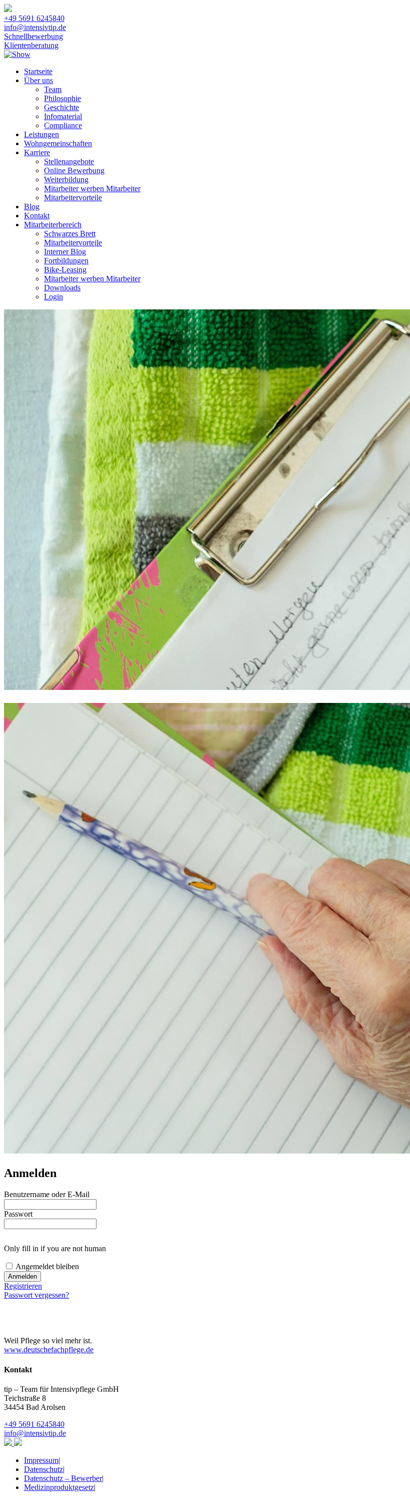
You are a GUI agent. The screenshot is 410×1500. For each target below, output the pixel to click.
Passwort (18, 1214)
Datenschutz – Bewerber (63, 1478)
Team (53, 89)
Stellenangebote (69, 161)
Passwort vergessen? (36, 1295)
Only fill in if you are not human (55, 1248)
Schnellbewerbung (33, 36)
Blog (32, 206)
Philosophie (62, 98)
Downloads (62, 287)
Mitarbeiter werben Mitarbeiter (92, 188)
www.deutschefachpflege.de (49, 1349)
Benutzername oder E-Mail (47, 1194)
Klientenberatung (31, 45)
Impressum (41, 1460)
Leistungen (41, 134)
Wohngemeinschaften (58, 143)
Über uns (38, 80)
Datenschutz (43, 1469)
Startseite (38, 71)
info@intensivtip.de (35, 27)
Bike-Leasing (65, 269)
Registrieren (23, 1286)
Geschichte (61, 107)
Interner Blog (65, 251)
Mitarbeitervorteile (73, 197)
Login (53, 296)
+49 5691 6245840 (34, 18)
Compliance (63, 125)
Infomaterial (63, 116)
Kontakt (37, 215)
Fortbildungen (66, 260)
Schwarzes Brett (70, 233)
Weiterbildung (66, 179)
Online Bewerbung (74, 170)
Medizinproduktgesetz (59, 1487)
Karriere (37, 152)
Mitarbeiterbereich (53, 224)
